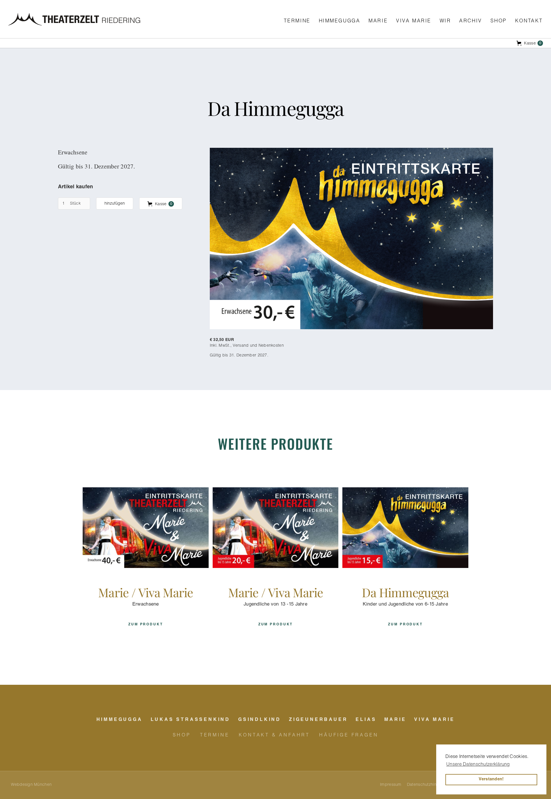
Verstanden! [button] (491, 779)
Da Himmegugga (405, 592)
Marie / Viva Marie (145, 592)
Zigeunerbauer (318, 720)
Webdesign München (31, 785)
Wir (445, 21)
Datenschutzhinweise (427, 785)
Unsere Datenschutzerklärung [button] (478, 765)
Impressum (390, 785)
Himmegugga (339, 21)
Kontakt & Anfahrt (274, 735)
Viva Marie (413, 21)
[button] (275, 43)
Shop (498, 21)
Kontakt (529, 21)
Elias (366, 720)
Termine (297, 21)
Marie (378, 21)
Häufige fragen (348, 735)
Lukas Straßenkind (190, 720)
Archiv (470, 21)
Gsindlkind (259, 720)
